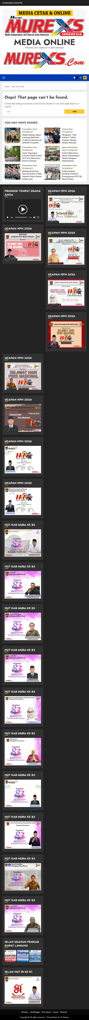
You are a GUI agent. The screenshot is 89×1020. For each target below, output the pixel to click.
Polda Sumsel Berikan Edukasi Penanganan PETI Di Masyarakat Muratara (72, 176)
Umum (35, 129)
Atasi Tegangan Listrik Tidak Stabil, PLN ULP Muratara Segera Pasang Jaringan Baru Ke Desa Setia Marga (32, 159)
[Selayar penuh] (38, 217)
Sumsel (55, 1012)
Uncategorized (27, 132)
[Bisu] (34, 217)
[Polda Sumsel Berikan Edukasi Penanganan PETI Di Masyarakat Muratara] (52, 172)
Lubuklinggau (35, 1012)
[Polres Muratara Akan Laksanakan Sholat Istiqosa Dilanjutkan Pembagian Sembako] (52, 154)
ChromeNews (52, 1017)
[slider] (21, 217)
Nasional (63, 1012)
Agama (64, 147)
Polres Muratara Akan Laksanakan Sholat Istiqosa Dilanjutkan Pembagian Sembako (70, 159)
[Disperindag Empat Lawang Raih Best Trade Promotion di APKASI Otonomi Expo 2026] (12, 135)
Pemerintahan (27, 129)
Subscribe (85, 77)
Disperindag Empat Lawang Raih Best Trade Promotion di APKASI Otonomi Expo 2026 (31, 140)
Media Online (44, 42)
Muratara (24, 1012)
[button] (3, 78)
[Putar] (7, 217)
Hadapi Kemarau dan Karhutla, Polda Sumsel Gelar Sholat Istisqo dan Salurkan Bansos (32, 176)
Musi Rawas (46, 1012)
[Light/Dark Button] (75, 77)
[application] (23, 209)
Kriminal (65, 129)
